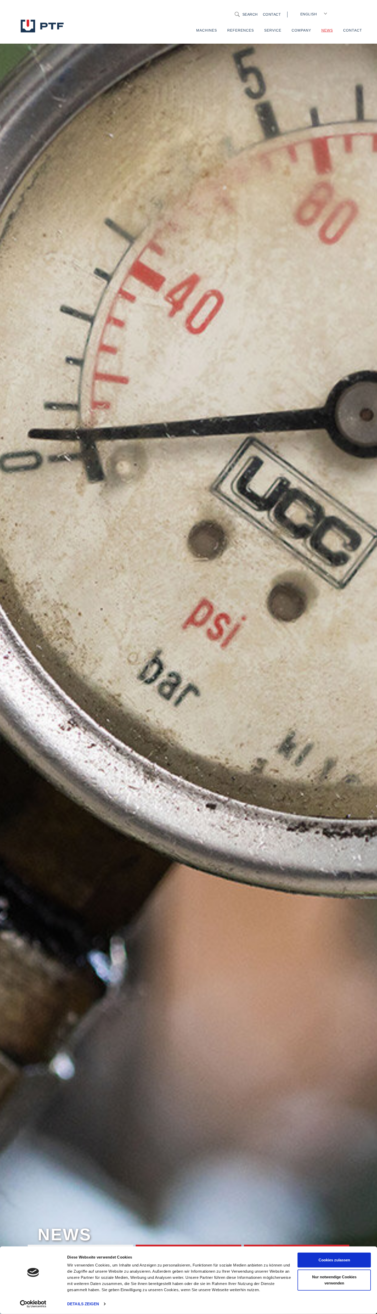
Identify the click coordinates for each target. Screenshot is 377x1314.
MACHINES (206, 30)
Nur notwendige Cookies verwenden (334, 1279)
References (240, 30)
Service (272, 30)
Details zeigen (83, 1304)
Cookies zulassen (334, 1260)
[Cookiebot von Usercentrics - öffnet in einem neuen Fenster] (33, 1304)
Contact (272, 14)
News (327, 30)
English (308, 14)
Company (301, 30)
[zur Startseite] (52, 26)
